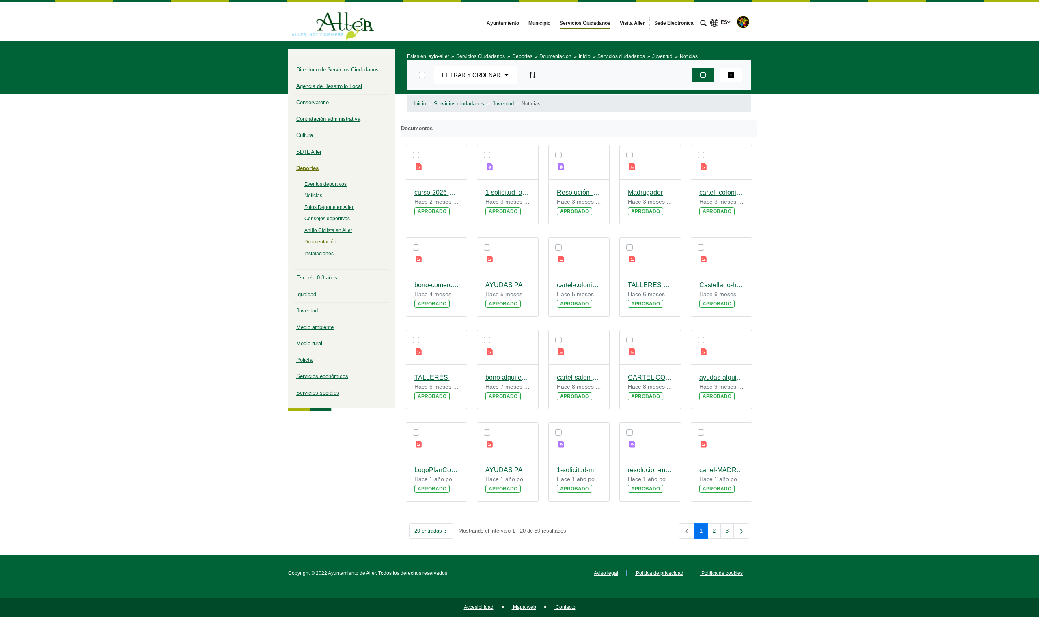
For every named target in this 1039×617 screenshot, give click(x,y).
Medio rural (309, 343)
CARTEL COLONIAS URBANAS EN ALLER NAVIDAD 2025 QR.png (650, 377)
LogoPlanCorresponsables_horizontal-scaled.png (436, 470)
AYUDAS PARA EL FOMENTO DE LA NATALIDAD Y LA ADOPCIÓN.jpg (507, 285)
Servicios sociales (317, 393)
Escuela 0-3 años (316, 278)
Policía (304, 360)
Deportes (307, 168)
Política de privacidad (659, 573)
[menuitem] (503, 23)
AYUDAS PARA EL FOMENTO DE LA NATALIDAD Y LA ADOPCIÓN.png (507, 470)
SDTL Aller (308, 152)
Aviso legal (606, 573)
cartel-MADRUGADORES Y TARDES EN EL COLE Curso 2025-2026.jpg (721, 470)
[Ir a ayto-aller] (332, 21)
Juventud (307, 310)
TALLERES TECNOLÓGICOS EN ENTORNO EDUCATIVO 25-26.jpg (650, 285)
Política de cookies (721, 573)
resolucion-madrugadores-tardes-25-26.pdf (650, 470)
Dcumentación (320, 242)
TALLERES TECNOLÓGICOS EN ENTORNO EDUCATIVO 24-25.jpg (436, 377)
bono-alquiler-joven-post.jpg (507, 377)
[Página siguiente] (741, 531)
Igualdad (306, 294)
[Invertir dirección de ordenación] (532, 75)
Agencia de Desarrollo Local (329, 86)
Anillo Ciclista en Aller (328, 230)
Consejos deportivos (327, 218)
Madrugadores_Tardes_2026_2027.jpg (650, 192)
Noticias (313, 195)
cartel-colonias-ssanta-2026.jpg (579, 285)
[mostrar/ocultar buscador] (703, 24)
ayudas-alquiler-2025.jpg (721, 377)
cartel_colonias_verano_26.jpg (721, 192)
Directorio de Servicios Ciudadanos (337, 70)
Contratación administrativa (328, 119)
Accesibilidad (479, 607)
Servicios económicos (322, 376)
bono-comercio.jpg (436, 285)
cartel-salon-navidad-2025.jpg (579, 377)
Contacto (565, 607)
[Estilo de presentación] (731, 75)
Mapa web (524, 607)
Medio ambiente (315, 327)
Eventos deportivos (325, 184)
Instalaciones (319, 253)
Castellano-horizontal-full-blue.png (721, 285)
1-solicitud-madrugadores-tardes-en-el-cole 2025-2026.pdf (579, 470)
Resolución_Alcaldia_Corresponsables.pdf (579, 192)
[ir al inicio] (1006, 568)
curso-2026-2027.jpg (436, 192)
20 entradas (433, 532)
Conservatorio (312, 102)
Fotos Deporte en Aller (329, 207)
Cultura (304, 135)
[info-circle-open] (703, 75)
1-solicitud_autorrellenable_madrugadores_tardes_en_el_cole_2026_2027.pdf (507, 192)
